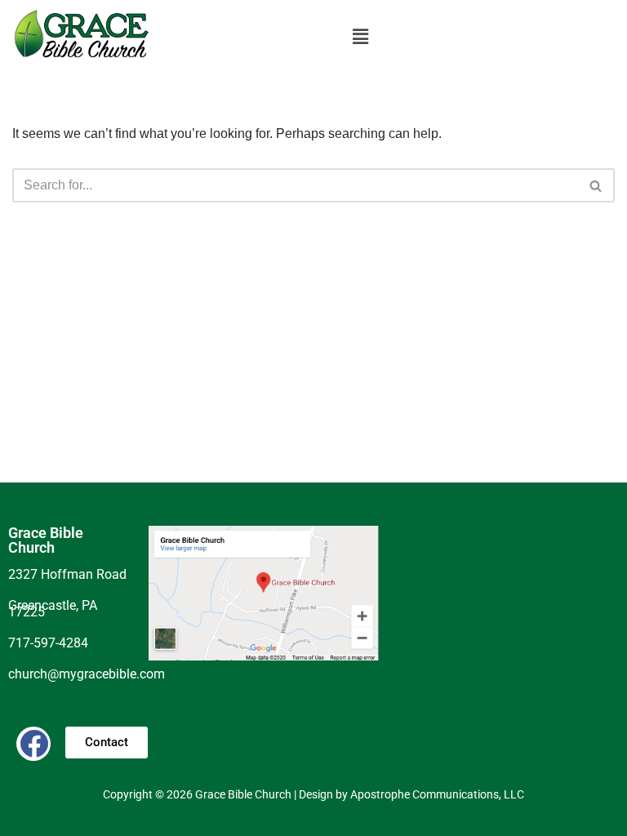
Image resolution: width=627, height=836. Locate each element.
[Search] (596, 185)
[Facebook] (33, 744)
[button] (360, 36)
